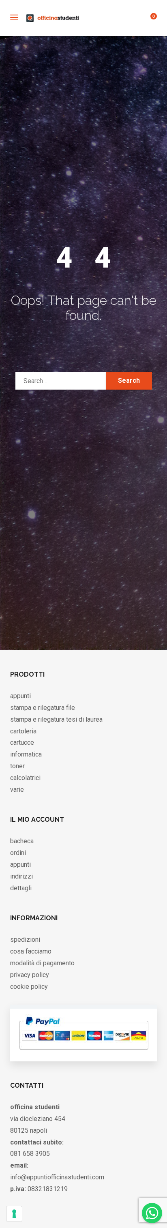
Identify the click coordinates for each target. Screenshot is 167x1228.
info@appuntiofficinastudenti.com (57, 1177)
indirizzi (21, 876)
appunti (20, 696)
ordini (18, 853)
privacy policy (29, 975)
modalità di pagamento (42, 963)
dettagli (21, 888)
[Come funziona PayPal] (83, 1053)
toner (17, 766)
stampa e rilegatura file (42, 708)
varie (17, 789)
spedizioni (25, 939)
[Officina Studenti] (52, 18)
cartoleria (23, 731)
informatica (26, 754)
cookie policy (29, 986)
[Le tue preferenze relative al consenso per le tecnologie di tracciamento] (14, 1214)
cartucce (22, 742)
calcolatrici (25, 778)
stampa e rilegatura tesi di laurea (56, 719)
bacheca (22, 841)
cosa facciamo (30, 951)
